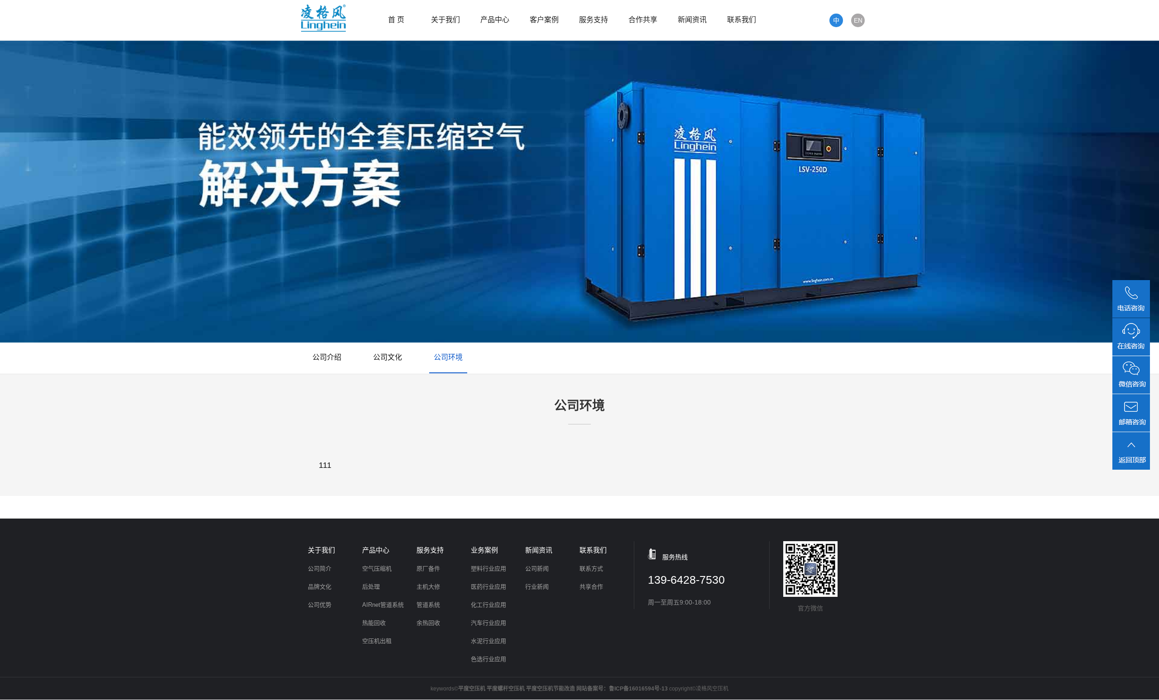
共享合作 (591, 586)
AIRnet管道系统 (383, 604)
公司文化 (387, 357)
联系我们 (741, 20)
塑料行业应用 (488, 568)
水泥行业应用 (488, 641)
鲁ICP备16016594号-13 (638, 689)
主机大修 (428, 586)
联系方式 (591, 568)
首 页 (396, 20)
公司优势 (319, 604)
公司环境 (448, 357)
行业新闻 (537, 586)
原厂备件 (428, 568)
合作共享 (642, 20)
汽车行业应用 (488, 622)
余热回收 (428, 622)
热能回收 (374, 622)
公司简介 (319, 568)
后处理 (371, 586)
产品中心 (494, 20)
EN (858, 20)
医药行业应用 (488, 586)
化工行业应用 (488, 604)
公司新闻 (537, 568)
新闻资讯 (692, 20)
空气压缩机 (377, 568)
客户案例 (544, 20)
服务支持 (593, 20)
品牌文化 (319, 586)
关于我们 (445, 20)
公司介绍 (326, 357)
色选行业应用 (488, 659)
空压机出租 (377, 641)
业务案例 (484, 550)
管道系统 (428, 604)
